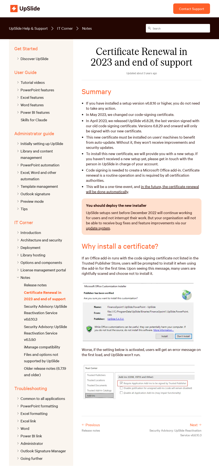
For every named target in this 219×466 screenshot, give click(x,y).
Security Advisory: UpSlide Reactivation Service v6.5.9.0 (45, 333)
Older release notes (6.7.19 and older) (45, 371)
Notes (87, 28)
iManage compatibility (42, 346)
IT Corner (65, 28)
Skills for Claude (34, 119)
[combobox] (178, 28)
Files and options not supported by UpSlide (41, 357)
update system (98, 227)
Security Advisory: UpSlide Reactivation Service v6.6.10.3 (45, 312)
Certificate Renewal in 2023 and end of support (45, 295)
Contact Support (191, 8)
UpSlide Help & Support (28, 28)
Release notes (35, 284)
